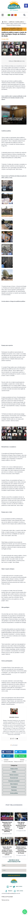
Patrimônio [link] (14, 790)
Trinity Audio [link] (16, 61)
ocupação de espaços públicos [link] (12, 30)
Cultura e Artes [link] (14, 768)
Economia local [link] (14, 777)
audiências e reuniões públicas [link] (12, 28)
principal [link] (14, 745)
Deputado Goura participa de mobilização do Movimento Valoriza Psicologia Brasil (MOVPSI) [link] (7, 827)
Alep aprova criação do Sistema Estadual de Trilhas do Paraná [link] (21, 825)
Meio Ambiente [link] (14, 784)
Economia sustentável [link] (14, 781)
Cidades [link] (14, 771)
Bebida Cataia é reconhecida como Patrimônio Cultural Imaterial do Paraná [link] (21, 850)
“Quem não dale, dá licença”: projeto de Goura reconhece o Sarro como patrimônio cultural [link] (7, 850)
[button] (2, 15)
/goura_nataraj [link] (19, 886)
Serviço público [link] (14, 793)
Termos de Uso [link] (5, 900)
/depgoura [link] (10, 890)
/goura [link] (11, 886)
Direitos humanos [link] (14, 774)
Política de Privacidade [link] (7, 896)
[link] (26, 6)
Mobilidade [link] (14, 787)
